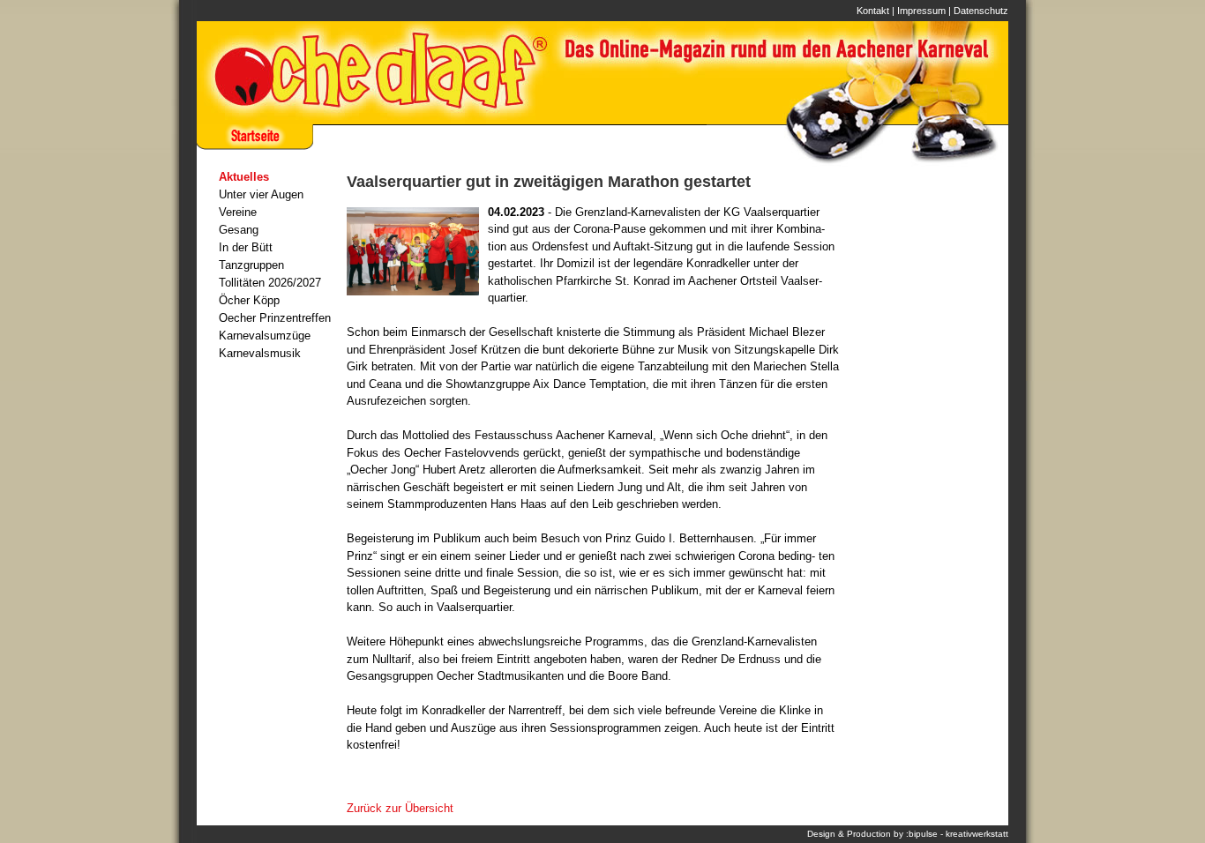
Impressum (921, 10)
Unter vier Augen (261, 194)
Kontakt (873, 10)
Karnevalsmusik (260, 353)
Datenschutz (981, 10)
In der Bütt (246, 247)
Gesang (238, 229)
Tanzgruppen (251, 265)
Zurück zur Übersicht (400, 808)
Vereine (238, 212)
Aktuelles (244, 176)
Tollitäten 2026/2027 (270, 282)
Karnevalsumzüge (265, 335)
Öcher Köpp (249, 300)
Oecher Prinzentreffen (275, 318)
